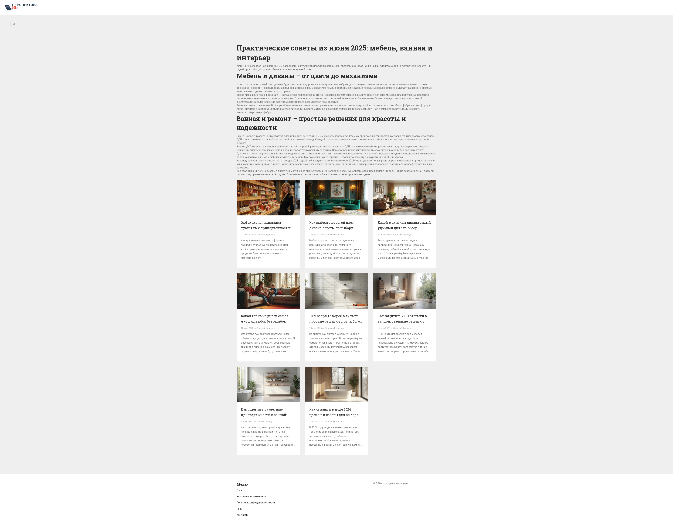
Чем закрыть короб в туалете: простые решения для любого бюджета (334, 319)
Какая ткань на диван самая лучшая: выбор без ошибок (264, 319)
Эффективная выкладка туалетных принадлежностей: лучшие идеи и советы (266, 225)
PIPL (239, 508)
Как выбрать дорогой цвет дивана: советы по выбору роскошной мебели (331, 225)
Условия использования (251, 496)
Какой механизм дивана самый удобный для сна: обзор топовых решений (404, 225)
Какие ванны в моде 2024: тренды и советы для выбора (333, 412)
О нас (240, 490)
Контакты (242, 514)
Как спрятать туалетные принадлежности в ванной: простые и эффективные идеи (266, 412)
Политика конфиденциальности (256, 502)
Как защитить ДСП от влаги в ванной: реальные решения (402, 319)
